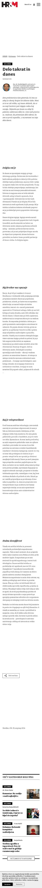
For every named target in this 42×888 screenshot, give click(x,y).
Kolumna (12, 56)
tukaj (36, 880)
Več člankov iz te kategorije (21, 858)
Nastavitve (19, 884)
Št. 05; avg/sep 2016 (18, 728)
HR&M (5, 56)
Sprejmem (7, 884)
